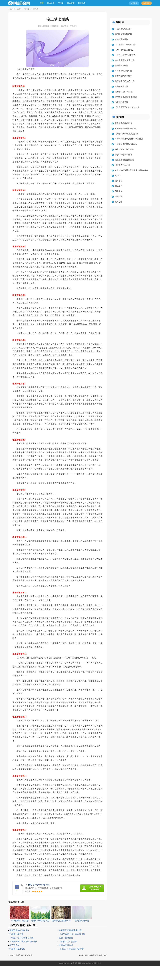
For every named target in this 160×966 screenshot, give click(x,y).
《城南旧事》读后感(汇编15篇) (23, 941)
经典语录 (118, 181)
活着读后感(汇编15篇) (19, 930)
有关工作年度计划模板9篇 (125, 128)
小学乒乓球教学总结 (123, 155)
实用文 (61, 3)
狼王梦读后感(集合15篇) (125, 81)
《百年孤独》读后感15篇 (125, 45)
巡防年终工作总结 (122, 165)
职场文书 (50, 3)
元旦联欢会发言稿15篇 (124, 160)
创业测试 (118, 191)
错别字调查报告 (121, 65)
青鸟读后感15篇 (121, 86)
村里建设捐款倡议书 (123, 123)
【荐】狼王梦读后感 (23, 955)
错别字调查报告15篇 (123, 34)
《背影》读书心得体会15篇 (21, 938)
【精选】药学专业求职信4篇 (126, 134)
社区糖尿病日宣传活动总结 (126, 144)
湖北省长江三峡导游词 (124, 149)
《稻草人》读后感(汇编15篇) (71, 949)
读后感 (35, 9)
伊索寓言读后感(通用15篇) (70, 930)
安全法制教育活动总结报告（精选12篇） (132, 170)
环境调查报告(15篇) (123, 29)
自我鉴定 (118, 196)
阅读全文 (64, 26)
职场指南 (70, 3)
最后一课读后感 (66, 938)
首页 (42, 3)
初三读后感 (14, 945)
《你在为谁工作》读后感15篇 (72, 934)
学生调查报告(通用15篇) (125, 60)
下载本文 (73, 26)
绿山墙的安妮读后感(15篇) (96, 955)
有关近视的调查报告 (123, 76)
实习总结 (118, 202)
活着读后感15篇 (16, 934)
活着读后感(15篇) (17, 949)
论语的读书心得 (66, 945)
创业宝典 (81, 3)
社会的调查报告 (121, 39)
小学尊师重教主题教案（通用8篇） (129, 139)
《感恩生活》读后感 (68, 941)
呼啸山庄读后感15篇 (123, 71)
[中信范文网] (19, 3)
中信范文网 (77, 963)
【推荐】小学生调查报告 (125, 55)
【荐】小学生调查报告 (124, 50)
